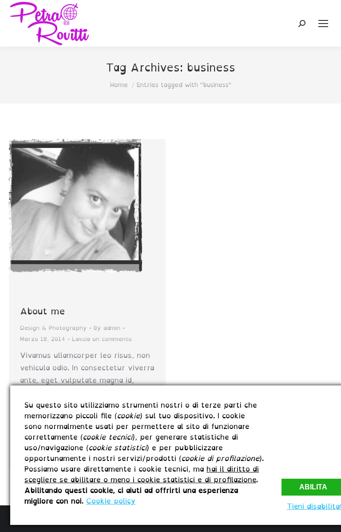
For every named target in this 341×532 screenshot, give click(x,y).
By (107, 328)
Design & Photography (53, 328)
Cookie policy (110, 501)
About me (42, 311)
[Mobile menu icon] (323, 23)
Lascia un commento (102, 339)
